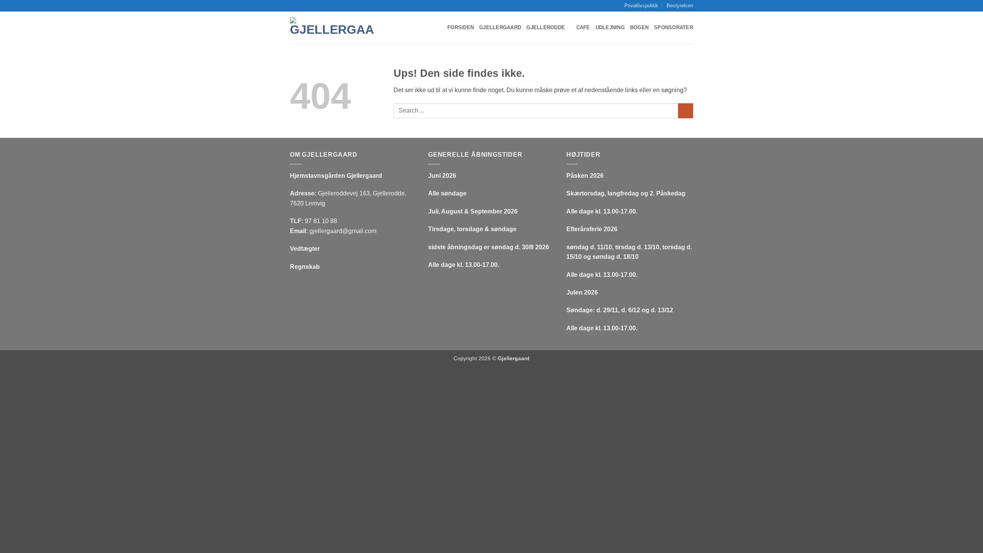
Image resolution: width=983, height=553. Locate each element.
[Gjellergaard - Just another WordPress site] (332, 27)
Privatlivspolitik (641, 5)
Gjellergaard (500, 27)
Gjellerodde (545, 27)
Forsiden (460, 27)
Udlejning (610, 27)
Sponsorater (673, 27)
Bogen (639, 27)
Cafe (583, 27)
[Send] (685, 110)
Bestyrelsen (680, 5)
